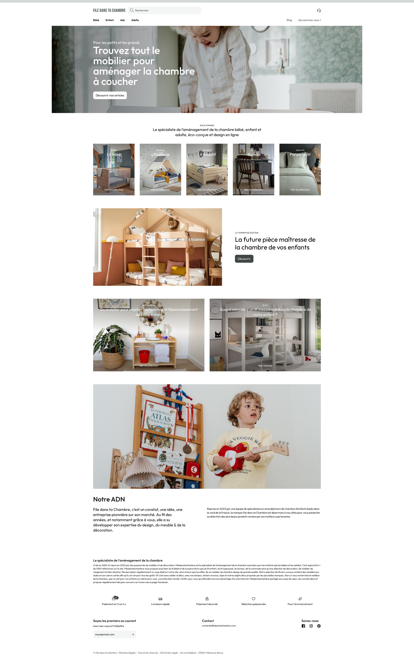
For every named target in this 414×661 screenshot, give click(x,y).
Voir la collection (113, 189)
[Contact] (319, 10)
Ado (122, 20)
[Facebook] (303, 626)
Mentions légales (127, 652)
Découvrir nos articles (110, 95)
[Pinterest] (319, 626)
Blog (289, 20)
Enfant (110, 20)
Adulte (135, 20)
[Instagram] (311, 626)
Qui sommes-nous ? (309, 20)
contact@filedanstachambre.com (219, 625)
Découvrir (244, 259)
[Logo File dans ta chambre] (109, 10)
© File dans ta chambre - (106, 652)
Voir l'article (265, 365)
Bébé (96, 20)
